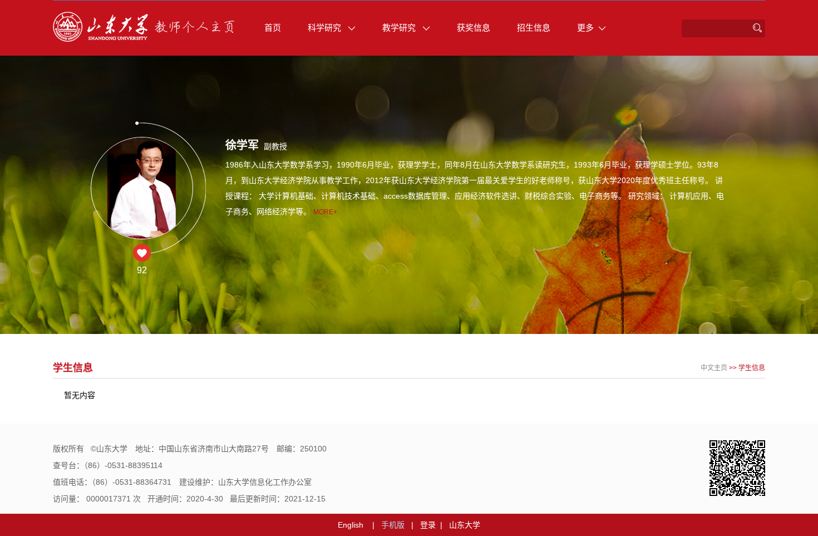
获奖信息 (473, 27)
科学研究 (325, 27)
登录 (428, 524)
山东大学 (464, 524)
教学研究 (400, 27)
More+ (325, 212)
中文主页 (714, 368)
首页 (272, 27)
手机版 (393, 524)
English (350, 524)
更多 (585, 27)
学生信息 (751, 368)
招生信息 (533, 27)
